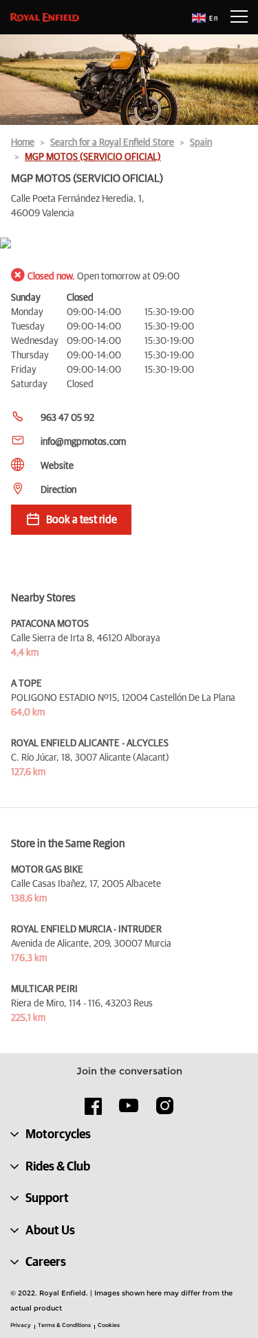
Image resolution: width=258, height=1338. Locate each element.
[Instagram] (164, 1111)
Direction (58, 490)
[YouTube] (129, 1111)
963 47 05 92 (67, 418)
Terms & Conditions (64, 1325)
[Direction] (129, 244)
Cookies (109, 1325)
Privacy (20, 1325)
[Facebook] (94, 1111)
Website (57, 466)
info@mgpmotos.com (83, 442)
